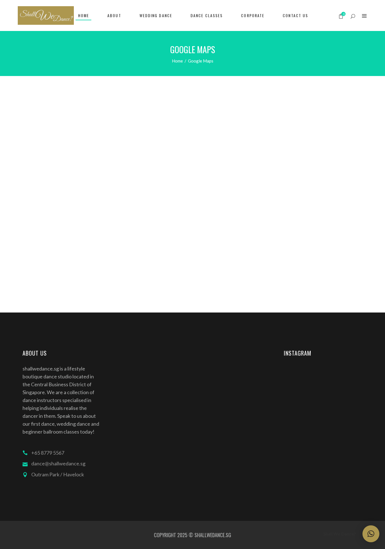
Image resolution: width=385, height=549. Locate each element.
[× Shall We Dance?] (370, 533)
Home (177, 60)
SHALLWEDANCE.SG (212, 535)
